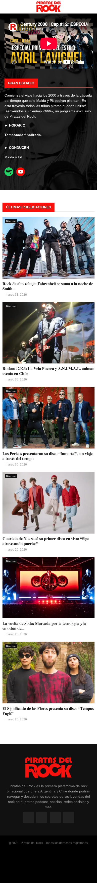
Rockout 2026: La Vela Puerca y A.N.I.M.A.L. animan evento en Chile (48, 370)
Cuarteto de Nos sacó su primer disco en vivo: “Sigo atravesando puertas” (45, 541)
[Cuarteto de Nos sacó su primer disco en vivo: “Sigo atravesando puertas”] (48, 503)
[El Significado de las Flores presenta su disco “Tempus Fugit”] (48, 672)
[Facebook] (28, 817)
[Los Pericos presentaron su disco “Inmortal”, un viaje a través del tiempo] (48, 418)
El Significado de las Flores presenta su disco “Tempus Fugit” (48, 710)
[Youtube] (55, 817)
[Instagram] (41, 817)
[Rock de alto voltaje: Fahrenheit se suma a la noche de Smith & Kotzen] (48, 248)
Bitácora (11, 221)
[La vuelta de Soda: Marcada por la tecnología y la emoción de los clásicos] (48, 588)
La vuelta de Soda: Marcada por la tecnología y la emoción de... (44, 625)
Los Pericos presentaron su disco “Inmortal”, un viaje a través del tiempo (47, 456)
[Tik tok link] (68, 817)
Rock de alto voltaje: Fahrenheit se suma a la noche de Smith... (47, 286)
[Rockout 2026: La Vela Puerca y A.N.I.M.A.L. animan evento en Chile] (48, 333)
